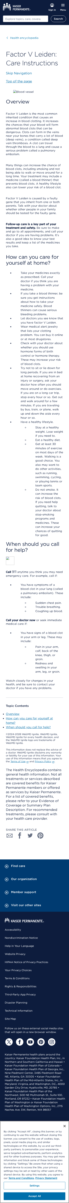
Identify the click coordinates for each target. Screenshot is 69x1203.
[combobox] (25, 18)
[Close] (65, 1126)
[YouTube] (29, 1042)
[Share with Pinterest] (40, 835)
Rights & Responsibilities (20, 986)
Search (58, 18)
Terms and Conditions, (21, 1178)
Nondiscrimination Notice (21, 937)
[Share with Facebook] (20, 835)
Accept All (34, 1196)
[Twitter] (8, 1042)
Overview (13, 714)
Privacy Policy (43, 761)
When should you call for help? (28, 727)
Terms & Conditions (17, 978)
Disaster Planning (16, 1002)
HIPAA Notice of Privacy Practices (26, 962)
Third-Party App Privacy (20, 994)
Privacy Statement (46, 1178)
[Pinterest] (40, 1042)
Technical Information (19, 1010)
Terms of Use (18, 761)
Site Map (10, 1018)
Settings (34, 1185)
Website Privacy (15, 954)
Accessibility (13, 929)
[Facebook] (19, 1042)
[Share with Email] (9, 835)
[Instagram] (51, 1042)
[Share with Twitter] (30, 835)
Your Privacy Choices (18, 970)
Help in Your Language (19, 945)
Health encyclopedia (22, 38)
